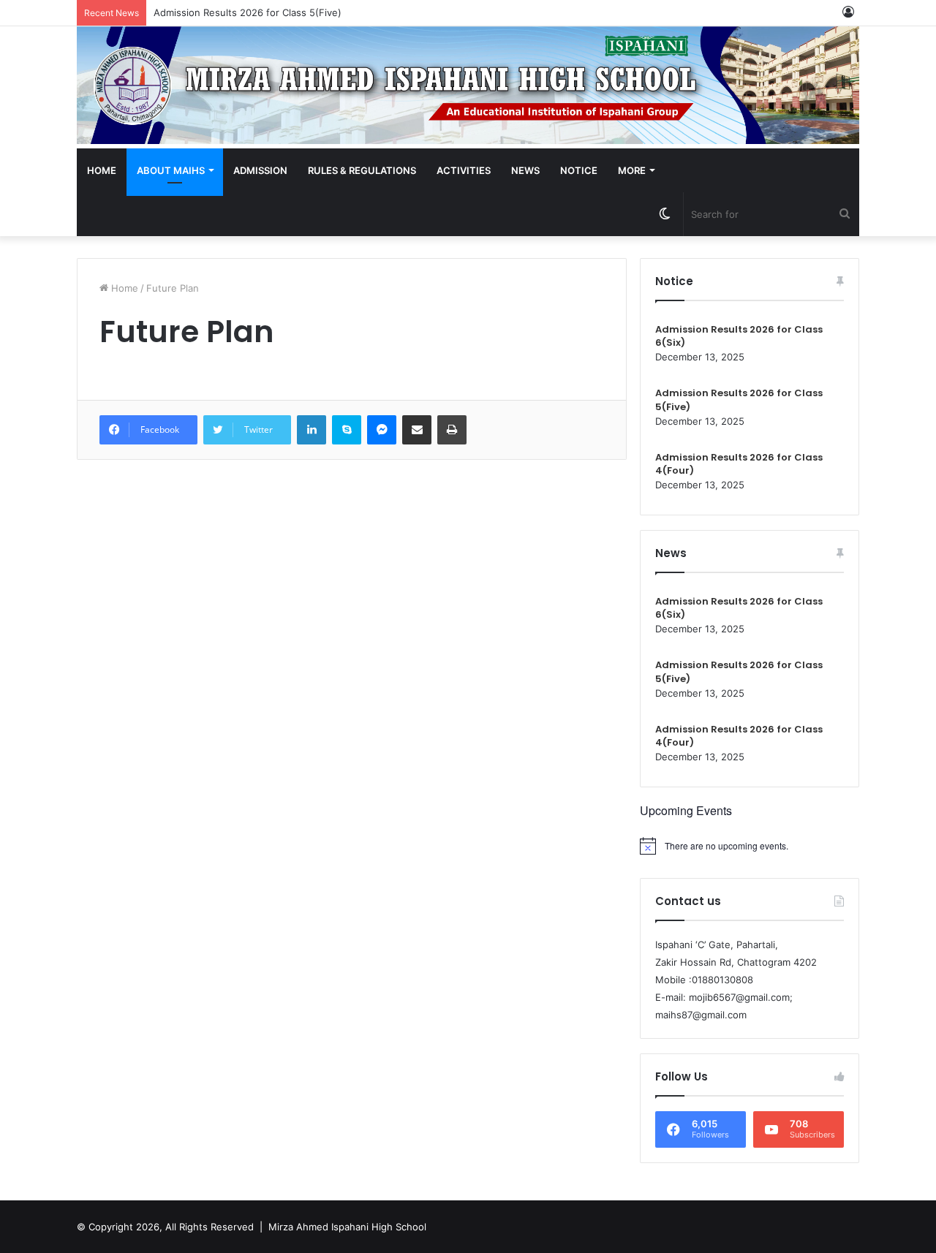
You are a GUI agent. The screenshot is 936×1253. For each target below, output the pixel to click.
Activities (464, 170)
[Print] (452, 429)
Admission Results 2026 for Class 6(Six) (739, 335)
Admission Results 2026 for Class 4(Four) (739, 463)
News (525, 170)
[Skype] (346, 429)
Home (101, 170)
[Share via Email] (416, 429)
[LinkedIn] (311, 429)
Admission (260, 170)
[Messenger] (381, 429)
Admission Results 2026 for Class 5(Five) (247, 12)
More (632, 170)
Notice (578, 170)
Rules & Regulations (362, 170)
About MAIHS (171, 170)
